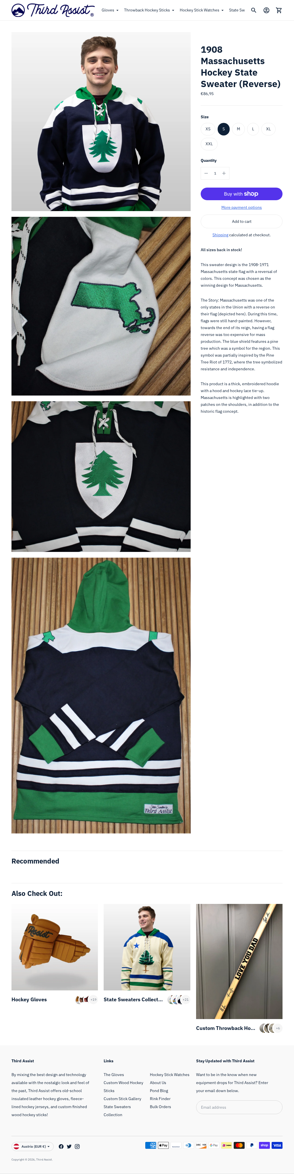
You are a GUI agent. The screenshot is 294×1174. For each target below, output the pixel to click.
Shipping (220, 234)
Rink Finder (160, 1098)
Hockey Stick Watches (199, 10)
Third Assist (44, 1159)
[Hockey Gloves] (54, 947)
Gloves (108, 10)
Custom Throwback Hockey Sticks (237, 1028)
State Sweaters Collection (135, 999)
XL (268, 128)
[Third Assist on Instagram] (77, 1146)
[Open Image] (101, 121)
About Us (158, 1082)
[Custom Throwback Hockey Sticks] (239, 961)
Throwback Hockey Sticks (147, 10)
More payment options (241, 207)
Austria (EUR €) (34, 1146)
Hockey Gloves (29, 999)
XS (208, 128)
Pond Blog (159, 1090)
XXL (209, 143)
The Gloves (114, 1074)
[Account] (266, 10)
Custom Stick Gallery (122, 1098)
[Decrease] (206, 173)
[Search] (253, 10)
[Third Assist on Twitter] (69, 1146)
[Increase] (224, 173)
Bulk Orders (160, 1106)
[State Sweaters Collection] (147, 947)
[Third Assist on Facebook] (61, 1146)
